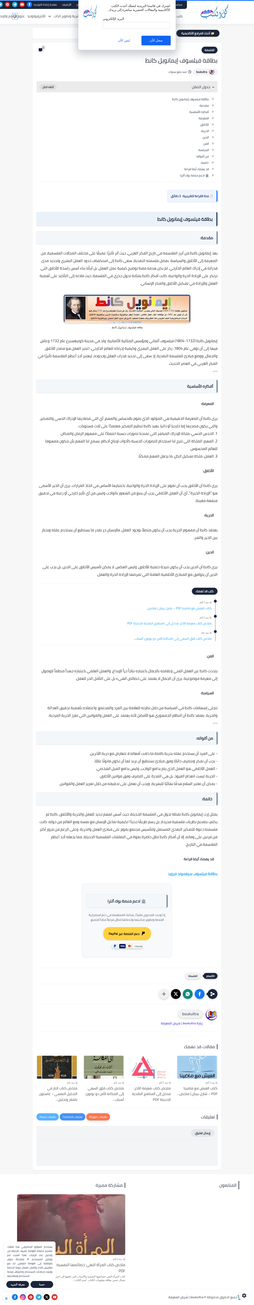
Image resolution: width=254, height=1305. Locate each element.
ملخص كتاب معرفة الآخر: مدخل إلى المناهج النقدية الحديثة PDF (169, 623)
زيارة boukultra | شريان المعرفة (182, 1023)
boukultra (201, 71)
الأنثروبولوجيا (36, 16)
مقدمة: (204, 105)
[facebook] (29, 4)
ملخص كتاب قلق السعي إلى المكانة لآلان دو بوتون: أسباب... (173, 638)
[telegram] (14, 4)
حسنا (42, 1284)
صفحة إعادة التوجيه (45, 4)
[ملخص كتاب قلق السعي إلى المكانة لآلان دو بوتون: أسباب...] (103, 1067)
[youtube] (22, 4)
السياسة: (203, 150)
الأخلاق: (204, 124)
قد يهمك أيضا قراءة (196, 169)
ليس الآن (124, 40)
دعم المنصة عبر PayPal (124, 934)
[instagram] (23, 1297)
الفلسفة (210, 50)
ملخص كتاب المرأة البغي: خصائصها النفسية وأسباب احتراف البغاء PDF (74, 1268)
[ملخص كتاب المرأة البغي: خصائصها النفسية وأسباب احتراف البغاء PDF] (71, 1224)
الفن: (205, 143)
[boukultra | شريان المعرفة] (215, 11)
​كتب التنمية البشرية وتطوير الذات (76, 16)
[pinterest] (7, 4)
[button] (200, 994)
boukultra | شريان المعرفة (185, 1297)
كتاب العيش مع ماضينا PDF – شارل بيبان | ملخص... (179, 608)
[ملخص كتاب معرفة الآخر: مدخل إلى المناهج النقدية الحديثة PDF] (150, 1067)
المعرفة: (203, 118)
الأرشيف (66, 4)
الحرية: (205, 131)
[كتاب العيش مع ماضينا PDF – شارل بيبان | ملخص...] (197, 1067)
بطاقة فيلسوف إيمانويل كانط (190, 99)
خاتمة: (205, 163)
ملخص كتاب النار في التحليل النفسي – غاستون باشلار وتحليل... (58, 1094)
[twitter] (47, 1297)
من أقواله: (202, 156)
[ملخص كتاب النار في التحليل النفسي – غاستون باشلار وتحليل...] (57, 1067)
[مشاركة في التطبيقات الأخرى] (164, 994)
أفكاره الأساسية (199, 112)
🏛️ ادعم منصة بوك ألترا (194, 175)
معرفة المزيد (18, 1284)
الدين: (205, 137)
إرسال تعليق (202, 1133)
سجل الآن (156, 40)
